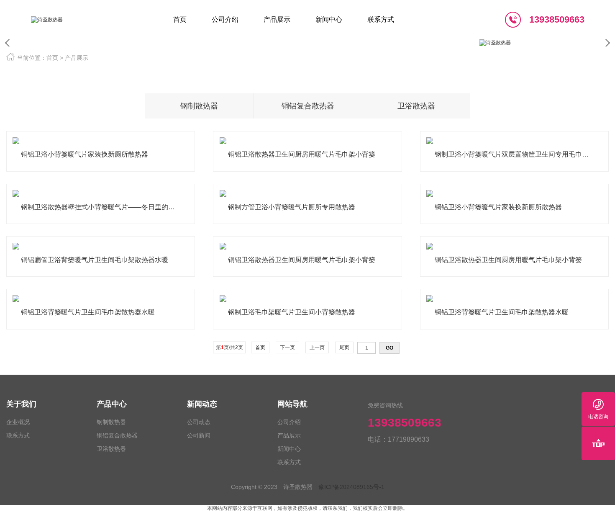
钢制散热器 (285, 55)
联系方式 (388, 55)
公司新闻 (336, 70)
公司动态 (336, 55)
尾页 (344, 347)
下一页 (287, 347)
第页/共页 (229, 347)
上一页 (317, 347)
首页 (52, 57)
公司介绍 (289, 422)
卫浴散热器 (285, 85)
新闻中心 (289, 448)
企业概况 (18, 422)
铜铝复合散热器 (284, 70)
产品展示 (76, 57)
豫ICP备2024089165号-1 (351, 487)
